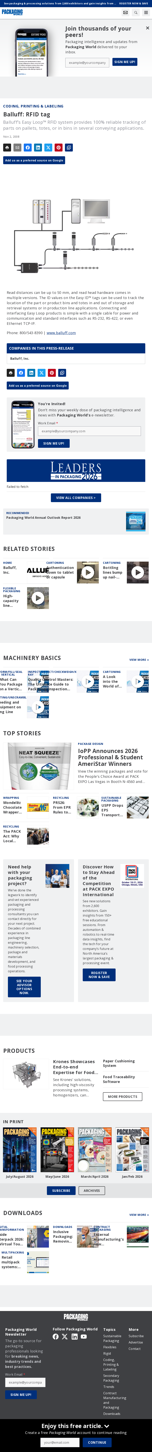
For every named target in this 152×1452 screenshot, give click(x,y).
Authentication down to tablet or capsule (60, 572)
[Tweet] (48, 148)
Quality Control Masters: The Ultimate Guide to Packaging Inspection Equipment (50, 684)
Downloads (62, 1227)
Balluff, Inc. (19, 359)
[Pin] (59, 148)
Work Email (48, 423)
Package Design (90, 744)
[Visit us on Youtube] (84, 1336)
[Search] (136, 12)
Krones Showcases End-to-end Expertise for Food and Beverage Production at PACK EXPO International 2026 (75, 1067)
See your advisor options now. (24, 987)
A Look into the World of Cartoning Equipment (113, 681)
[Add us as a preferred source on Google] (69, 148)
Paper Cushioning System (119, 1063)
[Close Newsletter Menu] (147, 27)
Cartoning (55, 563)
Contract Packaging (102, 1228)
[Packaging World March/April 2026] (95, 1149)
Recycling (61, 798)
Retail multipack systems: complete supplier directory (11, 1262)
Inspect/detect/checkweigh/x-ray (53, 673)
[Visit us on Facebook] (56, 1336)
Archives (92, 1190)
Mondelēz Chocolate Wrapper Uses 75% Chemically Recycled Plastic (13, 807)
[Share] (28, 148)
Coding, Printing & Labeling (33, 106)
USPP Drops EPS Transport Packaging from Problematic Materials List (112, 810)
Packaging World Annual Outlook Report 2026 (43, 518)
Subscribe (61, 1190)
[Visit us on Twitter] (65, 1336)
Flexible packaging (11, 589)
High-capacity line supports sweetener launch (13, 601)
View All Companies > (76, 498)
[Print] (7, 148)
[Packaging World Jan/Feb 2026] (132, 1149)
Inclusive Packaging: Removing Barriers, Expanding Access (63, 1237)
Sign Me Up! (124, 62)
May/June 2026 (57, 1177)
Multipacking (13, 1252)
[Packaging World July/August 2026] (20, 1149)
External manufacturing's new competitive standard (109, 1239)
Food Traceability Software (119, 1079)
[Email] (17, 148)
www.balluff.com (61, 332)
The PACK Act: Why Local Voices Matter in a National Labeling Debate (13, 836)
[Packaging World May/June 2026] (57, 1149)
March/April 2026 (94, 1177)
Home (7, 563)
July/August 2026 (19, 1177)
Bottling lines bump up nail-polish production (113, 572)
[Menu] (146, 12)
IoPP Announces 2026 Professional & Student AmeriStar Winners (110, 757)
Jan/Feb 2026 (132, 1177)
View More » (139, 660)
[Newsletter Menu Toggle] (125, 12)
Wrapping (11, 798)
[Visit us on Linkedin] (75, 1336)
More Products (122, 1096)
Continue (97, 1442)
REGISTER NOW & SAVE (99, 975)
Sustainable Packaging (111, 799)
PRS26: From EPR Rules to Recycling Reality (62, 807)
